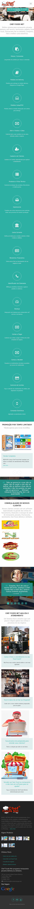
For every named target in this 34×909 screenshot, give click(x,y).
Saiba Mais (12, 829)
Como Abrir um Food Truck (10, 859)
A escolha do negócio (8, 861)
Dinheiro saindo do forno (9, 864)
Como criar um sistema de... (10, 856)
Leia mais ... (6, 465)
